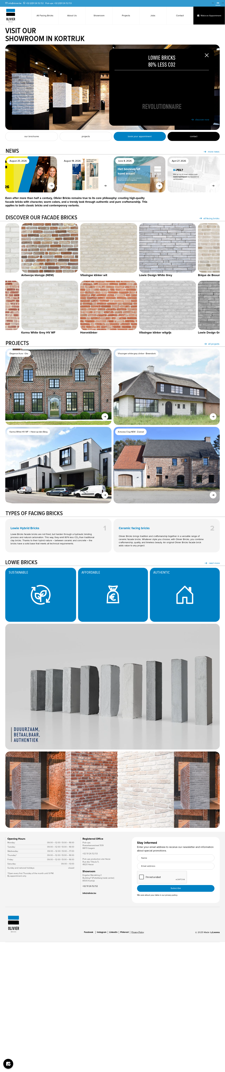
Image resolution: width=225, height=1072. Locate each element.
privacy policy (171, 895)
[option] (213, 3)
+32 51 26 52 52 (90, 886)
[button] (213, 790)
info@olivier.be (14, 3)
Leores (216, 932)
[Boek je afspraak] (8, 1064)
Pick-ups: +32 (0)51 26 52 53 (58, 3)
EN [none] (218, 3)
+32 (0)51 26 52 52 (35, 3)
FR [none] (223, 3)
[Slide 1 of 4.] (112, 790)
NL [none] (213, 3)
